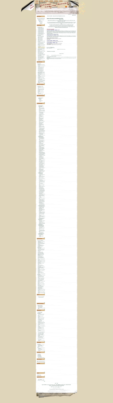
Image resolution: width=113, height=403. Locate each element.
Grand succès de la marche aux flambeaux (41, 188)
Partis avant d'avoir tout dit (42, 144)
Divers (44, 205)
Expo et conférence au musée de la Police (41, 191)
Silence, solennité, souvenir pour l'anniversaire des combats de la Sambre (42, 152)
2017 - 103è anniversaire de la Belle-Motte (42, 161)
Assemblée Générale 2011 (41, 29)
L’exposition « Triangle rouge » (41, 278)
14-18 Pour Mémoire (41, 203)
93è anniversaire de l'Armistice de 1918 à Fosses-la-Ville (41, 119)
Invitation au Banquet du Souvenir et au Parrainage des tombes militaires (41, 149)
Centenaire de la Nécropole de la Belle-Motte (42, 170)
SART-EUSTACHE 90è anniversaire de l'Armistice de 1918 (41, 109)
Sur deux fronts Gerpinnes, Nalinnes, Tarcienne (41, 336)
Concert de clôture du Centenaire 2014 (41, 193)
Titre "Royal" (39, 46)
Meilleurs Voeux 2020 (40, 39)
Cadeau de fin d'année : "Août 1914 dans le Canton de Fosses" (41, 322)
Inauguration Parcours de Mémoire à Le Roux (40, 288)
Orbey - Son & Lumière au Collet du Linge (42, 220)
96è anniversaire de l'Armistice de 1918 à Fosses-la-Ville (41, 123)
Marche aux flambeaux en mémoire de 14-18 (42, 186)
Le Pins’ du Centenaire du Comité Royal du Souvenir (41, 51)
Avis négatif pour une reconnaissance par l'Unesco (41, 245)
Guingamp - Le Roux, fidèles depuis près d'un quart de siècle (41, 208)
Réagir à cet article (61, 53)
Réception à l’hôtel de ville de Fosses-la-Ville (41, 263)
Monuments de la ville (40, 95)
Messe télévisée (41, 183)
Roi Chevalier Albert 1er (41, 234)
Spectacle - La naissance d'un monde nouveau (42, 199)
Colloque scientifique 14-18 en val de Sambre (42, 180)
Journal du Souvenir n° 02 (40, 68)
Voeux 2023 (39, 59)
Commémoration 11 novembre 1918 (41, 116)
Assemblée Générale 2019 (41, 34)
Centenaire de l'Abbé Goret (41, 43)
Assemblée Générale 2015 (41, 31)
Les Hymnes (39, 352)
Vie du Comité (39, 25)
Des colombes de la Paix (42, 127)
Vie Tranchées (39, 339)
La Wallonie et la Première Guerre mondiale (41, 319)
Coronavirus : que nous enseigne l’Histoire (41, 221)
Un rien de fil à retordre (40, 337)
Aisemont (40, 99)
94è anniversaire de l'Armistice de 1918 (41, 120)
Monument (40, 98)
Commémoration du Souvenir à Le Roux (41, 143)
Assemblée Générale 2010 (41, 28)
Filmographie (39, 342)
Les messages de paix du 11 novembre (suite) (42, 112)
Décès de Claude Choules (41, 70)
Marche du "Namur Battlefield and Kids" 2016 (41, 195)
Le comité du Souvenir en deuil (41, 45)
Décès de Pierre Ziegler (40, 53)
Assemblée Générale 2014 (41, 30)
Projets (38, 264)
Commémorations (39, 103)
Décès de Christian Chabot (41, 52)
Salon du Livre (40, 179)
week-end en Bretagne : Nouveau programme (40, 306)
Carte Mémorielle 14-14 (41, 189)
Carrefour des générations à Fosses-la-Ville (41, 266)
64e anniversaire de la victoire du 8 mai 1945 (41, 226)
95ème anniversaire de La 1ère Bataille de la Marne (42, 206)
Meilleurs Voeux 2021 (40, 40)
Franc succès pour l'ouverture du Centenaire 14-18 (42, 178)
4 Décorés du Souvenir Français (41, 42)
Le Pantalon (39, 350)
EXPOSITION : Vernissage (41, 276)
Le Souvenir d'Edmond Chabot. (41, 249)
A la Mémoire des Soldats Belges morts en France (41, 73)
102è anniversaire (41, 134)
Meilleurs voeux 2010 (40, 37)
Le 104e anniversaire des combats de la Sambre (42, 163)
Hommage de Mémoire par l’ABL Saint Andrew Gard (42, 218)
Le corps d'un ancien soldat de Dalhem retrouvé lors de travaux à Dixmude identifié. (41, 72)
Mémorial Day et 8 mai (41, 225)
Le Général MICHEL (40, 79)
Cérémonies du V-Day (41, 229)
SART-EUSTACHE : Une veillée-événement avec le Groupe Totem (42, 210)
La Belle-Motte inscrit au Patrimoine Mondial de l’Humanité (41, 242)
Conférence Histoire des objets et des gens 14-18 (41, 200)
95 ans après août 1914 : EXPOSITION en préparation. (41, 252)
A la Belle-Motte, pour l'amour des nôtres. (41, 156)
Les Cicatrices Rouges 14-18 (41, 332)
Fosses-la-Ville (40, 100)
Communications (39, 238)
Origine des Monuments (40, 81)
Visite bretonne (39, 93)
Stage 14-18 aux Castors (42, 181)
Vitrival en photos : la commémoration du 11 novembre (41, 125)
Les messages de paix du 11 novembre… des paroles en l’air (42, 110)
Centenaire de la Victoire (41, 128)
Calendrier (38, 363)
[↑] (44, 24)
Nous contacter (39, 359)
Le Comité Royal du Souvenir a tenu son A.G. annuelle (41, 33)
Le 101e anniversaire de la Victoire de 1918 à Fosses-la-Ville (42, 131)
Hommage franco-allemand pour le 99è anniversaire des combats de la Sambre (42, 154)
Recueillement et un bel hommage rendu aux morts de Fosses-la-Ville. (42, 133)
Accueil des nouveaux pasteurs (41, 48)
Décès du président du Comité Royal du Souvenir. (41, 49)
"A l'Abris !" (40, 197)
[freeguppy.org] (53, 386)
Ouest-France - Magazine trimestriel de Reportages (41, 334)
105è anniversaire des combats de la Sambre (41, 166)
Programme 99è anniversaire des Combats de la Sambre (41, 150)
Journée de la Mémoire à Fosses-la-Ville (42, 227)
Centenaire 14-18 (41, 173)
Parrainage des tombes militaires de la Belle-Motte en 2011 (41, 267)
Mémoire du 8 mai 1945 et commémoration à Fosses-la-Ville (42, 231)
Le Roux (40, 101)
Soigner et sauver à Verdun (41, 318)
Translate (43, 380)
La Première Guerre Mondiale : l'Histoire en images (41, 345)
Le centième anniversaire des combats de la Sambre (42, 190)
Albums (38, 294)
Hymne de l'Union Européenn (41, 357)
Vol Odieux (39, 251)
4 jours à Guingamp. (40, 307)
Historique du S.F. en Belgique (41, 60)
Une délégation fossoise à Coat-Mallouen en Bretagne (42, 212)
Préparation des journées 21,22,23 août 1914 (40, 255)
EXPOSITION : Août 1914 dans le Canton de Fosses (41, 275)
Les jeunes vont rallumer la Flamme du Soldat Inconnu (41, 257)
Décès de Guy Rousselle (40, 56)
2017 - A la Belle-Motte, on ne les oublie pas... (42, 160)
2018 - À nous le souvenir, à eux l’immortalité (42, 164)
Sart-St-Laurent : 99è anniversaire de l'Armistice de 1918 (41, 126)
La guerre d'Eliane (40, 320)
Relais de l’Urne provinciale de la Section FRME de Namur (42, 216)
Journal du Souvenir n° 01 (40, 67)
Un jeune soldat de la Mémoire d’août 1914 (41, 169)
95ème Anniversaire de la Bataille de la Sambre (42, 141)
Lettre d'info (39, 16)
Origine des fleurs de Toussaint (41, 80)
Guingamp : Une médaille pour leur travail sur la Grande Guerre (42, 202)
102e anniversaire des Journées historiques (41, 158)
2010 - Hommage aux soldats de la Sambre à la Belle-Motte (41, 146)
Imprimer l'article (63, 49)
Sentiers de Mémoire (40, 280)
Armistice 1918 (40, 106)
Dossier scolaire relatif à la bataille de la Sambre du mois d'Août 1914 (41, 254)
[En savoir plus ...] (60, 386)
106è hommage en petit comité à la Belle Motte (41, 137)
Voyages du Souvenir (40, 303)
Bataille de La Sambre (40, 84)
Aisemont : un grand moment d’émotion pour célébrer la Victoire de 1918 (42, 129)
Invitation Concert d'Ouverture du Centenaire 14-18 (42, 176)
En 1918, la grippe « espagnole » (41, 78)
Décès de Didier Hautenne (41, 57)
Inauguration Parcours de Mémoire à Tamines (40, 287)
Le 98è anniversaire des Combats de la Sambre (41, 147)
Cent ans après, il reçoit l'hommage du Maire (41, 165)
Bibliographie (39, 310)
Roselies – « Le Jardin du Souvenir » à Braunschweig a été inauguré (42, 223)
